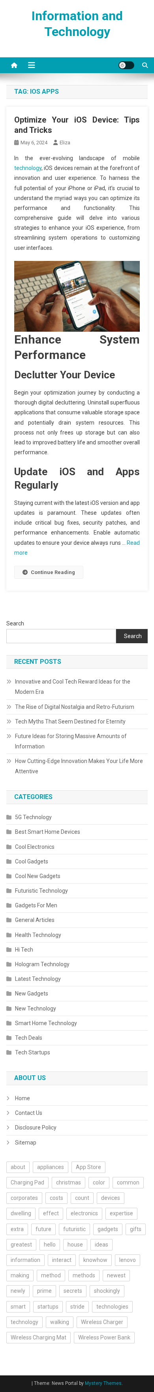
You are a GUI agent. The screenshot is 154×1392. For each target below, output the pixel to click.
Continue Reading (53, 572)
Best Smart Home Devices (47, 832)
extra (17, 1229)
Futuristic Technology (41, 891)
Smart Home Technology (46, 1023)
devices (110, 1198)
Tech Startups (32, 1052)
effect (51, 1213)
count (82, 1198)
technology (27, 168)
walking (59, 1322)
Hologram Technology (42, 964)
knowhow (95, 1260)
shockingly (107, 1291)
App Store (88, 1167)
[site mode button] (126, 65)
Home (22, 1098)
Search (15, 623)
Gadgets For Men (36, 905)
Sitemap (25, 1142)
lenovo (127, 1260)
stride (77, 1306)
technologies (112, 1306)
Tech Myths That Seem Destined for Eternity (70, 721)
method (51, 1275)
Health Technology (38, 935)
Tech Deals (28, 1038)
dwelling (21, 1213)
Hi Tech (24, 949)
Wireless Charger (102, 1322)
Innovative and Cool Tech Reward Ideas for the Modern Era (72, 686)
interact (61, 1260)
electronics (84, 1213)
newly (18, 1291)
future (43, 1229)
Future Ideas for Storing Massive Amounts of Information (71, 741)
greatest (21, 1244)
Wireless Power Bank (104, 1337)
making (20, 1275)
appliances (50, 1167)
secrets (73, 1291)
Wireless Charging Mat (38, 1337)
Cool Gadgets (31, 861)
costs (56, 1198)
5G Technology (33, 817)
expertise (121, 1213)
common (128, 1182)
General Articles (34, 920)
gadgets (108, 1229)
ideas (101, 1244)
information (25, 1260)
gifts (135, 1229)
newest (116, 1275)
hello (50, 1244)
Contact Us (28, 1113)
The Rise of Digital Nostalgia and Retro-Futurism (74, 707)
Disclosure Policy (35, 1127)
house (75, 1244)
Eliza (65, 142)
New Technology (35, 1008)
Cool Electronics (34, 847)
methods (84, 1275)
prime (44, 1291)
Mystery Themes (103, 1383)
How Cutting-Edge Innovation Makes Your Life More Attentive (79, 766)
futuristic (74, 1229)
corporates (24, 1198)
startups (48, 1306)
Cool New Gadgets (37, 876)
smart (18, 1306)
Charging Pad (27, 1182)
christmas (68, 1182)
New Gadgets (31, 993)
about (18, 1167)
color (99, 1182)
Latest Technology (38, 979)
